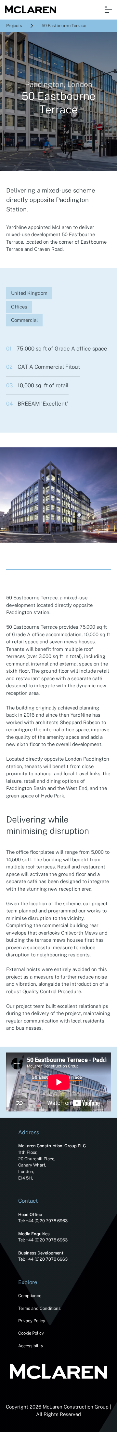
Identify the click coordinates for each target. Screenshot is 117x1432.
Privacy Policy (31, 1320)
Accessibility (30, 1345)
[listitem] (58, 495)
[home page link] (29, 10)
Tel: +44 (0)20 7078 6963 (43, 1220)
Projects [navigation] (14, 25)
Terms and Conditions (39, 1308)
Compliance (29, 1295)
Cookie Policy (31, 1333)
